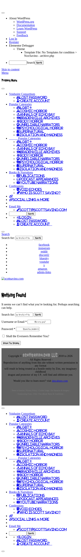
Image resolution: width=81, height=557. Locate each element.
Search (31, 62)
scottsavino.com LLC (40, 355)
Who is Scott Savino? (40, 192)
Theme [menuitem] (21, 49)
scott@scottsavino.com (43, 209)
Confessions (16, 186)
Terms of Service (18, 390)
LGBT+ (26, 107)
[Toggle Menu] (3, 88)
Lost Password (33, 97)
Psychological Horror (41, 127)
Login (26, 217)
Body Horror (31, 121)
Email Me (15, 206)
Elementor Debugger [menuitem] (21, 45)
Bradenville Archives (40, 117)
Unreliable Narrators (40, 124)
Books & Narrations (21, 172)
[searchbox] (18, 214)
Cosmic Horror (33, 110)
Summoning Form (25, 394)
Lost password (34, 220)
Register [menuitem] (14, 42)
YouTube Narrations (39, 182)
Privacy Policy (31, 390)
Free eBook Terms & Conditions (50, 394)
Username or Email (14, 321)
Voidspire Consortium (22, 94)
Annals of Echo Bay (37, 114)
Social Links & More (31, 199)
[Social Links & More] (11, 196)
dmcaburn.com (60, 380)
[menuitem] (44, 18)
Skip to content (10, 69)
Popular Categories (20, 104)
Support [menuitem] (21, 32)
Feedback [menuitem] (22, 35)
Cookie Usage (44, 390)
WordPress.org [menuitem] (25, 21)
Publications (32, 175)
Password (8, 329)
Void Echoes (30, 189)
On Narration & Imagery (60, 390)
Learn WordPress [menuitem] (27, 28)
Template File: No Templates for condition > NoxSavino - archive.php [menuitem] (50, 54)
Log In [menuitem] (13, 38)
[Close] (3, 231)
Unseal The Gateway (11, 343)
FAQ (35, 394)
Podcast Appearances (39, 179)
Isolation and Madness (41, 134)
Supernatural (31, 131)
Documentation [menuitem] (26, 25)
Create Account (35, 100)
